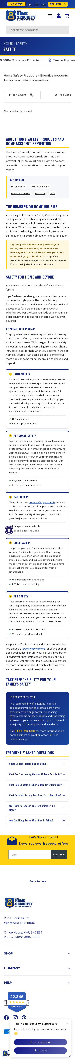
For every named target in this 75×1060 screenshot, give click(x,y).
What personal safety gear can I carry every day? (35, 795)
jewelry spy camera (33, 648)
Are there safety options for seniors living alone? (32, 808)
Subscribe (59, 854)
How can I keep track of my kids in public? (31, 820)
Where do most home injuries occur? (28, 763)
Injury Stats (18, 186)
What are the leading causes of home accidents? (35, 774)
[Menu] (50, 15)
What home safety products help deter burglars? (35, 785)
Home (8, 44)
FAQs (52, 193)
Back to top (37, 881)
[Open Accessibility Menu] (9, 530)
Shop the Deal (56, 4)
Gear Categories (20, 193)
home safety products (42, 502)
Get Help (40, 193)
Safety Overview (39, 186)
